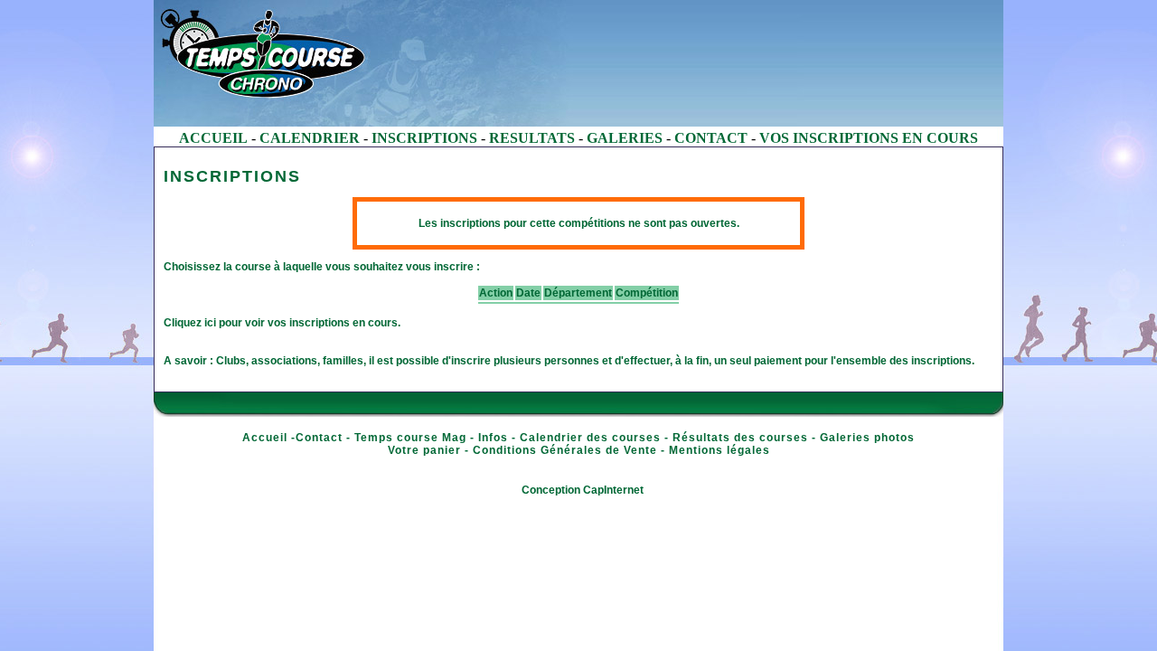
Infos (493, 437)
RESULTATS (532, 138)
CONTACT (711, 138)
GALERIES (625, 138)
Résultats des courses (740, 437)
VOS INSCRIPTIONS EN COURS (868, 138)
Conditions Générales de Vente (565, 450)
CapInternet (613, 490)
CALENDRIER (309, 138)
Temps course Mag (410, 437)
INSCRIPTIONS (424, 138)
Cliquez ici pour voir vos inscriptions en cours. (282, 322)
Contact (319, 437)
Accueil (264, 437)
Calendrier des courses (590, 437)
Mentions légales (719, 450)
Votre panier (424, 450)
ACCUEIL (213, 138)
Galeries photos (867, 437)
